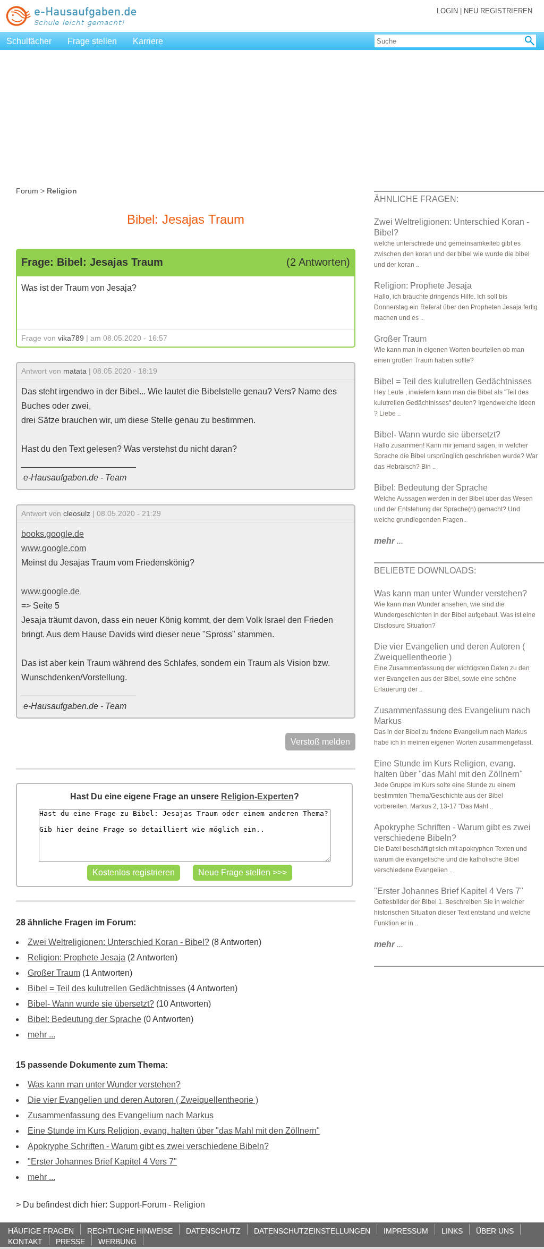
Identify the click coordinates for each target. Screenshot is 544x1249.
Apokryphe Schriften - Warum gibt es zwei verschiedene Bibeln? (148, 1146)
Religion (189, 1204)
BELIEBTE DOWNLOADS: (425, 570)
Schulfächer (29, 41)
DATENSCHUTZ (213, 1231)
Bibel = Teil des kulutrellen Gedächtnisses (106, 988)
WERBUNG (117, 1241)
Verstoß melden (320, 741)
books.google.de (52, 533)
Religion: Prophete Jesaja (76, 957)
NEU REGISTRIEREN (498, 11)
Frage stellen (92, 41)
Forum (27, 191)
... (388, 540)
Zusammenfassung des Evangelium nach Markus (121, 1115)
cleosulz (76, 513)
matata (75, 371)
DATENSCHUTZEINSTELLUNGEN (312, 1231)
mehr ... (41, 1034)
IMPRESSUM (406, 1231)
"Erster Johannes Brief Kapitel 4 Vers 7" (102, 1161)
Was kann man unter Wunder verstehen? (104, 1084)
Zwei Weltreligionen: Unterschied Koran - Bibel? (118, 942)
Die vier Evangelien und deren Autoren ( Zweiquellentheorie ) (143, 1099)
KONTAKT (25, 1241)
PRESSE (70, 1241)
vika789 (71, 338)
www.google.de (50, 591)
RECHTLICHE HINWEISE (130, 1231)
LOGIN (447, 11)
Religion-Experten (257, 796)
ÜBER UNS (495, 1231)
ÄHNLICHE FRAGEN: (416, 199)
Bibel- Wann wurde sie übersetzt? (91, 1003)
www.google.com (53, 548)
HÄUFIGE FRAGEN (41, 1231)
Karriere (148, 41)
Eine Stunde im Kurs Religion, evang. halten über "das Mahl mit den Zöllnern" (174, 1130)
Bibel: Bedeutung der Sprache (84, 1019)
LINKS (452, 1231)
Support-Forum (137, 1204)
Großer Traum (54, 972)
